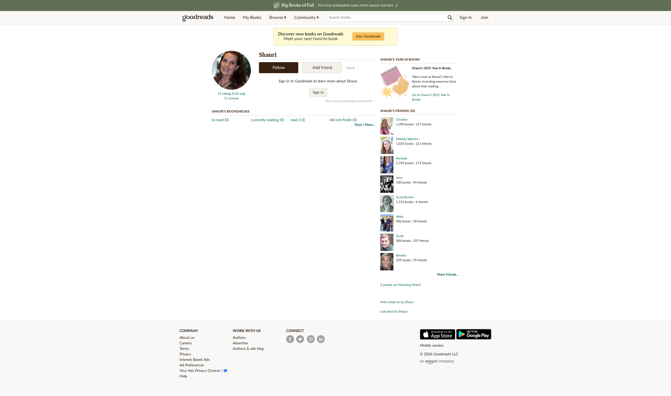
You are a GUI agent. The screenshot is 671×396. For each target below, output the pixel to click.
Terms (184, 349)
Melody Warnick (407, 139)
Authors (239, 338)
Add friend (322, 68)
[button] (277, 17)
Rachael (401, 158)
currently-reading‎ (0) (267, 120)
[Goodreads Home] (198, 17)
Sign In (465, 17)
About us (187, 338)
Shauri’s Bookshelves (231, 111)
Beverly (401, 255)
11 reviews (231, 98)
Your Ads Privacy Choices (200, 371)
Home (229, 17)
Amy (399, 177)
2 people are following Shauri (400, 284)
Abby (399, 216)
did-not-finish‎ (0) (343, 120)
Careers (186, 343)
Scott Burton (405, 197)
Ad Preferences (192, 365)
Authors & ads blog (248, 349)
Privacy (185, 354)
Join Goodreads (368, 36)
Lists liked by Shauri (394, 311)
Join (484, 17)
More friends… (448, 274)
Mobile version (431, 345)
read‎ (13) (297, 120)
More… (370, 125)
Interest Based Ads (195, 360)
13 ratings (224, 93)
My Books (252, 17)
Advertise (240, 343)
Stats (358, 125)
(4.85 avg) (238, 93)
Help (183, 376)
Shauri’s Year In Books (400, 59)
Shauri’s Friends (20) (397, 111)
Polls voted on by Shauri (397, 302)
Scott (399, 236)
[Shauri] (231, 88)
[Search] (450, 17)
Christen (402, 119)
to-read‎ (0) (220, 120)
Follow (279, 68)
